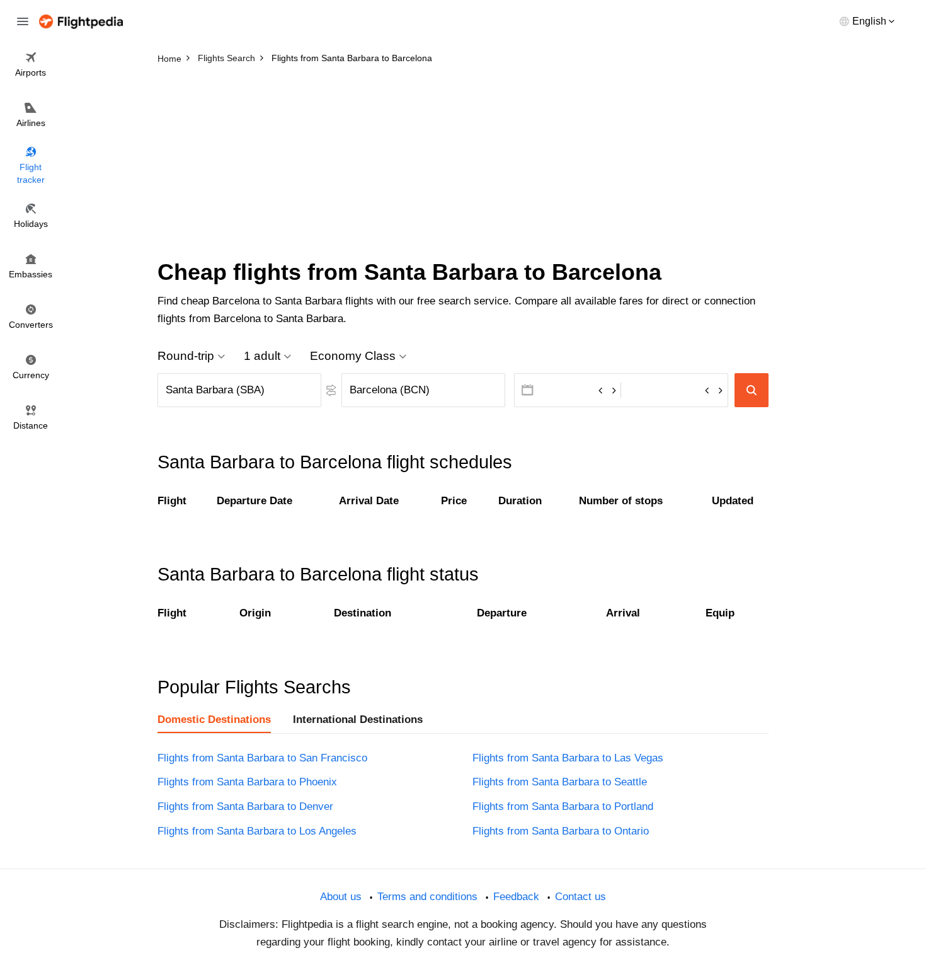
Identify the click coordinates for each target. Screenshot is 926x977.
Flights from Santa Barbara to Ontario (560, 831)
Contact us (580, 897)
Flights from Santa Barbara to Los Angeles (257, 831)
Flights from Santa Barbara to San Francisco (262, 758)
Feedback (516, 897)
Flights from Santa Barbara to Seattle (559, 782)
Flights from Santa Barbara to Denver (245, 806)
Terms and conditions (427, 897)
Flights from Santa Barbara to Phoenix (247, 782)
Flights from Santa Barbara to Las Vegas (567, 758)
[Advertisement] (463, 164)
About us (341, 897)
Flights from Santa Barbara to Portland (562, 806)
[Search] (752, 390)
